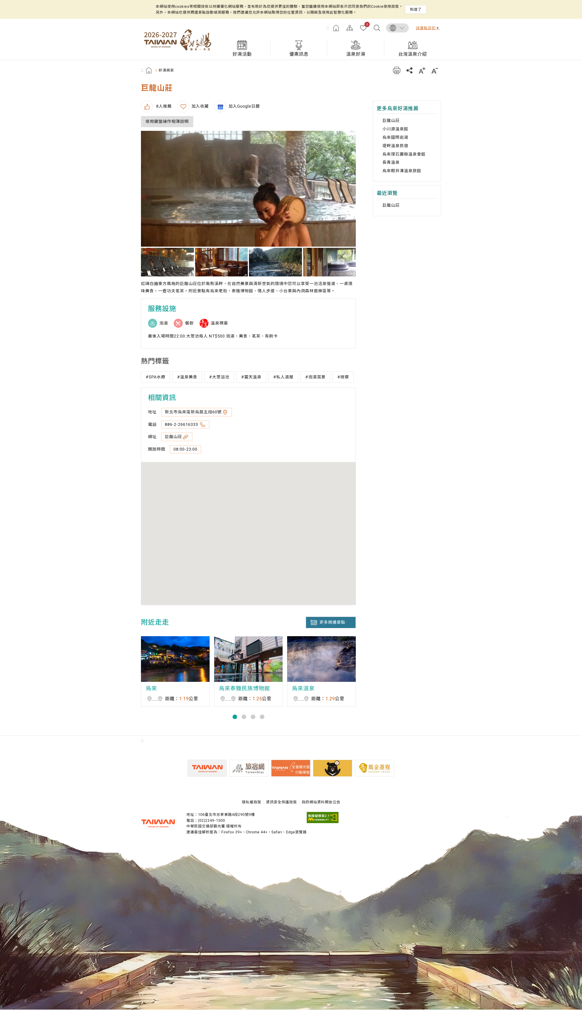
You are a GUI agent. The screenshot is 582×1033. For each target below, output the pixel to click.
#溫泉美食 (187, 377)
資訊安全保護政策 (281, 802)
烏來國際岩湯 (395, 137)
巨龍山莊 (173, 436)
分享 (409, 70)
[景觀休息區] (167, 262)
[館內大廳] (221, 262)
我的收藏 (367, 24)
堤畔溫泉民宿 (395, 145)
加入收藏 (200, 106)
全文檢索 (376, 27)
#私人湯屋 (283, 377)
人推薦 (163, 106)
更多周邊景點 (332, 622)
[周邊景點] (275, 262)
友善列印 (396, 70)
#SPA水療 (155, 377)
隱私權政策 (251, 802)
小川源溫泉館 (395, 129)
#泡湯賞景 (315, 377)
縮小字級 (435, 70)
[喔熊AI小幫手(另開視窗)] (332, 768)
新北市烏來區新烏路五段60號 (193, 412)
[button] (235, 717)
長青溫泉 (391, 162)
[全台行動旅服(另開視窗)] (290, 768)
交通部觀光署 (158, 823)
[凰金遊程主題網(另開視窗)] (374, 768)
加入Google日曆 (244, 106)
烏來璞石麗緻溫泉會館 (404, 154)
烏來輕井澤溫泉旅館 (401, 170)
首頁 (336, 27)
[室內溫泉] (248, 189)
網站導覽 (349, 27)
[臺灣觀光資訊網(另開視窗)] (207, 768)
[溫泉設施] (329, 262)
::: (327, 28)
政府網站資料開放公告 (321, 802)
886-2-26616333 (182, 424)
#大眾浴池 (219, 377)
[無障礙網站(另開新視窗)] (323, 822)
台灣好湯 (177, 39)
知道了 (415, 9)
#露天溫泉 (251, 377)
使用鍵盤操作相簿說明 (167, 121)
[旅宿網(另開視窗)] (248, 768)
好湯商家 (166, 70)
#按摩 (343, 377)
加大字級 (422, 70)
